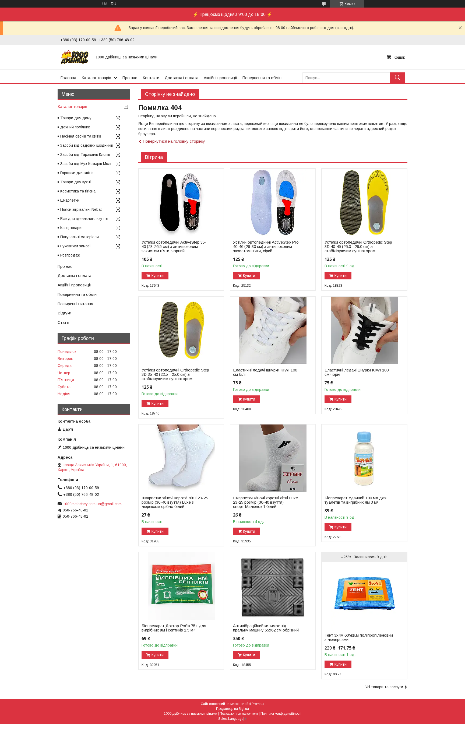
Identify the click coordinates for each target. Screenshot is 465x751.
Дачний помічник (75, 127)
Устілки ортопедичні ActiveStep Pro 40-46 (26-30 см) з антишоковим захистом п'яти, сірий (266, 246)
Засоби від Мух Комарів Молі (85, 164)
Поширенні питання (75, 303)
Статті (63, 322)
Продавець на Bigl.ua (232, 709)
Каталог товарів (96, 77)
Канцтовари (71, 228)
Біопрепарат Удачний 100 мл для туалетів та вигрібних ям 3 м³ (355, 500)
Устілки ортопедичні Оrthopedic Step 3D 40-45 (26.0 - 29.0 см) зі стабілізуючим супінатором (358, 246)
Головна (68, 77)
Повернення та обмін (261, 77)
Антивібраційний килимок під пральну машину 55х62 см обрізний (266, 628)
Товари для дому (75, 118)
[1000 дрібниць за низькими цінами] (74, 57)
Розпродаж (70, 255)
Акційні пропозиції (220, 77)
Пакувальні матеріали (79, 237)
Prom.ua (258, 704)
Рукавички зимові (75, 246)
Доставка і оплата (181, 77)
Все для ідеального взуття (84, 218)
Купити (158, 275)
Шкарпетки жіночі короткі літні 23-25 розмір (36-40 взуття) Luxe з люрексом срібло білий (175, 502)
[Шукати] (397, 77)
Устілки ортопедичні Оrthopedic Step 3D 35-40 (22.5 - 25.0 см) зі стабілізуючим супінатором (175, 374)
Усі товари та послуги (384, 687)
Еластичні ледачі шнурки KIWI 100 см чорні (357, 372)
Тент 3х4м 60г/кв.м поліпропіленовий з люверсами (359, 637)
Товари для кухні (75, 182)
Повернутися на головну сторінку (174, 141)
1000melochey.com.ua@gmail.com (92, 504)
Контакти (151, 77)
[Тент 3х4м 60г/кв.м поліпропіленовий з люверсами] (364, 595)
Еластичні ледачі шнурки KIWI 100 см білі (265, 372)
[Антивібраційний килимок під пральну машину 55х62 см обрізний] (272, 586)
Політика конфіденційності (280, 713)
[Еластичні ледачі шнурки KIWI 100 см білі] (272, 330)
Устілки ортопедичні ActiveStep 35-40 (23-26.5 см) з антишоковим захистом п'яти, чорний (174, 246)
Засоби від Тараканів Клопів (85, 154)
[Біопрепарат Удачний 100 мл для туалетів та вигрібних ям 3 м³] (364, 458)
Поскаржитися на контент (239, 713)
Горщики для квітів (76, 173)
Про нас (129, 77)
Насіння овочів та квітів (80, 136)
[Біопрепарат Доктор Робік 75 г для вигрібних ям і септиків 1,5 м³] (181, 586)
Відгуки (64, 313)
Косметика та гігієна (78, 191)
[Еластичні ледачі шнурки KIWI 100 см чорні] (364, 330)
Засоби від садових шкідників (86, 145)
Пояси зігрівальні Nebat (81, 209)
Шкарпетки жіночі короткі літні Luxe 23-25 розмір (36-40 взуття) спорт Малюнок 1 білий (265, 502)
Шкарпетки (69, 200)
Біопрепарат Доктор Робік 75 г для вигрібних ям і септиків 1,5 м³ (174, 628)
